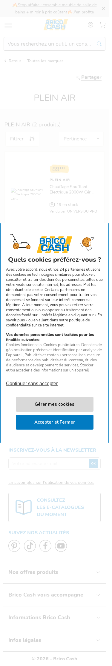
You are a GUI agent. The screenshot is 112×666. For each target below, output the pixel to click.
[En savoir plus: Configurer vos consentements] (54, 404)
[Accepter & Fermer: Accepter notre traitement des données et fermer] (54, 422)
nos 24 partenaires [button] (69, 269)
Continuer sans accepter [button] (32, 380)
